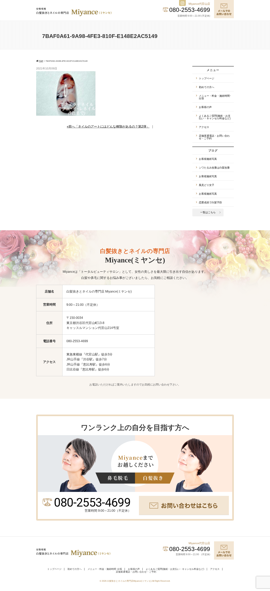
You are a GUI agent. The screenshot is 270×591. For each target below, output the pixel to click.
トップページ (206, 78)
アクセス (204, 127)
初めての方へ (206, 87)
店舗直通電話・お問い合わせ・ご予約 (214, 137)
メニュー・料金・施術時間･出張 (215, 97)
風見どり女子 (206, 185)
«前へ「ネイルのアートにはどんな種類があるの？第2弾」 (108, 126)
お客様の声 (205, 107)
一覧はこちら (208, 212)
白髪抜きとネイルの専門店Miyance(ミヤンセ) (129, 581)
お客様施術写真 (208, 158)
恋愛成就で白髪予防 (210, 202)
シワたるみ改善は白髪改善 (214, 167)
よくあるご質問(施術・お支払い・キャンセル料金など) (214, 117)
